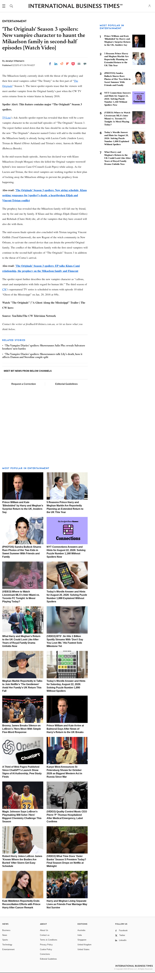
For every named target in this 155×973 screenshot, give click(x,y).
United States (83, 949)
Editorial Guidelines (66, 384)
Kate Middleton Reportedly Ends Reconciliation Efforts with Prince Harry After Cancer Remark (21, 904)
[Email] (79, 63)
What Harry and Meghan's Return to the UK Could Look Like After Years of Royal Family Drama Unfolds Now (117, 158)
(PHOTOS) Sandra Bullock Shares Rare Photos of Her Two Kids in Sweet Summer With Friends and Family (117, 79)
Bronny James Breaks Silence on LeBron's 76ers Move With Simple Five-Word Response (21, 728)
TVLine (6, 117)
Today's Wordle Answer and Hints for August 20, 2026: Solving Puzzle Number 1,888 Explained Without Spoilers (116, 138)
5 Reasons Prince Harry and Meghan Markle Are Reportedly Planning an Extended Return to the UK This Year (116, 59)
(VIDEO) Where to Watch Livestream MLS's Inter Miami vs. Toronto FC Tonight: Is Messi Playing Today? (117, 118)
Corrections (45, 954)
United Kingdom (84, 944)
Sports (5, 940)
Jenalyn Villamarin (14, 61)
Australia (81, 930)
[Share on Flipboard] (67, 63)
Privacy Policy (46, 944)
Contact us (44, 935)
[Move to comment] (85, 63)
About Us (44, 930)
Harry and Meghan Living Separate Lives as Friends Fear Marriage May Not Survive (67, 904)
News (4, 935)
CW (4, 289)
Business (6, 930)
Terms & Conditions (48, 940)
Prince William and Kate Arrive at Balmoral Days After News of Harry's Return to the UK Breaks (65, 728)
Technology (7, 944)
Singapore (82, 940)
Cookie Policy (46, 949)
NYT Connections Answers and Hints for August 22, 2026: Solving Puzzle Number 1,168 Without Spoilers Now (117, 99)
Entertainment (8, 949)
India (80, 935)
